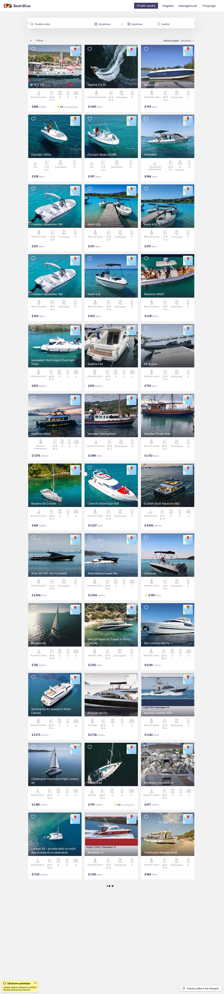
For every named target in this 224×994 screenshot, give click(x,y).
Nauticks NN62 (41, 434)
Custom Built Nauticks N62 (162, 503)
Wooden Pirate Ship (157, 434)
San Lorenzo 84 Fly (156, 643)
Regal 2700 (151, 85)
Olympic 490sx (41, 154)
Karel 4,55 (94, 224)
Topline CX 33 (97, 85)
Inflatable (150, 154)
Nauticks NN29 (154, 294)
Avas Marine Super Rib (102, 573)
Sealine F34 (95, 364)
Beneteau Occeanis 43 (159, 782)
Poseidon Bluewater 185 (46, 224)
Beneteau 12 (95, 852)
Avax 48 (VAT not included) (49, 573)
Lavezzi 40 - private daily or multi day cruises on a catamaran (53, 850)
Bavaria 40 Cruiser (43, 503)
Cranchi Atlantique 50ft (103, 503)
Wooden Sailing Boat (102, 434)
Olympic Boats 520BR (102, 154)
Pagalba (168, 6)
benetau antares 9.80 (158, 713)
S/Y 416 (39, 85)
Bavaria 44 (38, 643)
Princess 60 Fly (97, 713)
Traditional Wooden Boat (160, 852)
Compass (150, 573)
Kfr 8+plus (150, 364)
